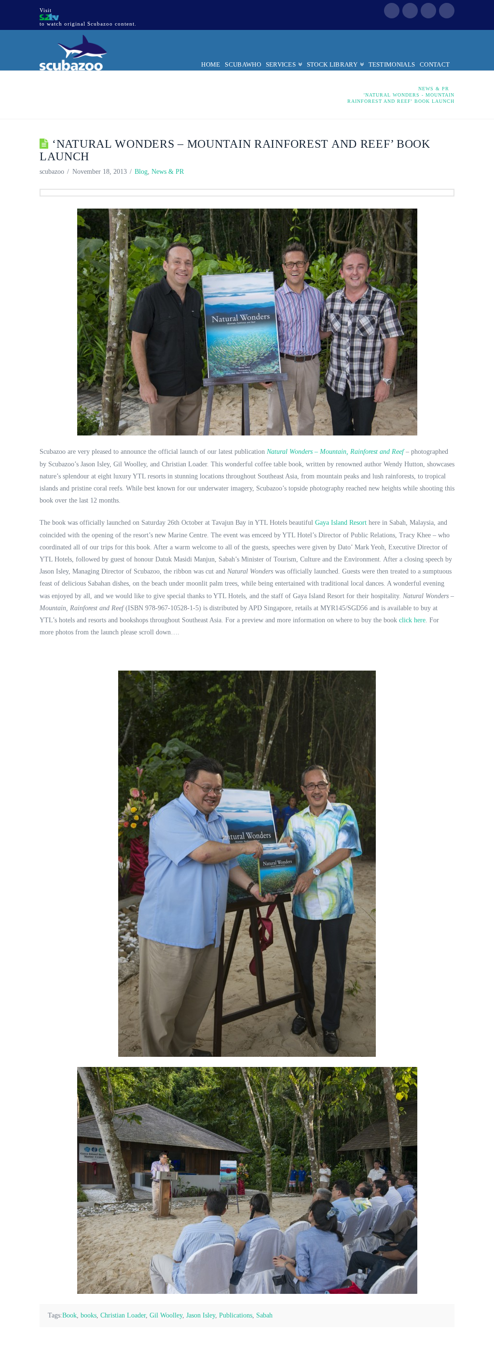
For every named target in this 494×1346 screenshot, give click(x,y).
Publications (235, 1315)
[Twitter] (410, 10)
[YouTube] (428, 10)
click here (412, 620)
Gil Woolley (166, 1315)
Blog (141, 171)
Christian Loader (123, 1315)
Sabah (264, 1315)
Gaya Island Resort (341, 522)
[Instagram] (446, 10)
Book (69, 1315)
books (88, 1315)
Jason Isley (200, 1315)
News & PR (167, 171)
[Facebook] (391, 10)
